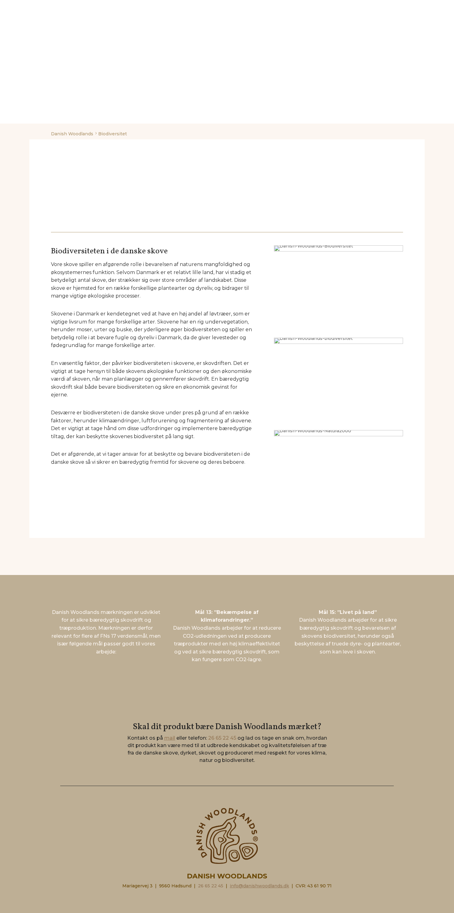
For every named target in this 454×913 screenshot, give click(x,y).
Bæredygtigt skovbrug (92, 8)
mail (169, 738)
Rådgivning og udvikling (320, 8)
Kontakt (405, 8)
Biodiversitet (143, 8)
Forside (47, 8)
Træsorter (271, 8)
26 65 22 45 (222, 738)
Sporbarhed (181, 8)
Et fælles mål (372, 8)
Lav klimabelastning (227, 8)
